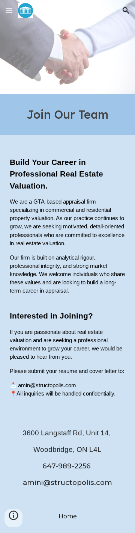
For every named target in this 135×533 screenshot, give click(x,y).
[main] (67, 114)
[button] (9, 10)
